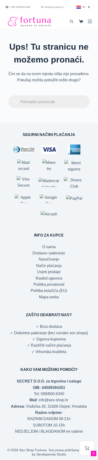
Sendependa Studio (51, 454)
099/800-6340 (52, 394)
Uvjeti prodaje (49, 272)
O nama (49, 247)
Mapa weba (49, 297)
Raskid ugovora (49, 278)
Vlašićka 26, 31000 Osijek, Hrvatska (56, 406)
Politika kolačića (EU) (49, 291)
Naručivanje (49, 259)
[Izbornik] (90, 21)
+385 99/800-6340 (17, 7)
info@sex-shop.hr (52, 7)
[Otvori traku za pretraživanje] (71, 21)
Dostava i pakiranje (49, 253)
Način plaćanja (49, 266)
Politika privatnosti (49, 284)
